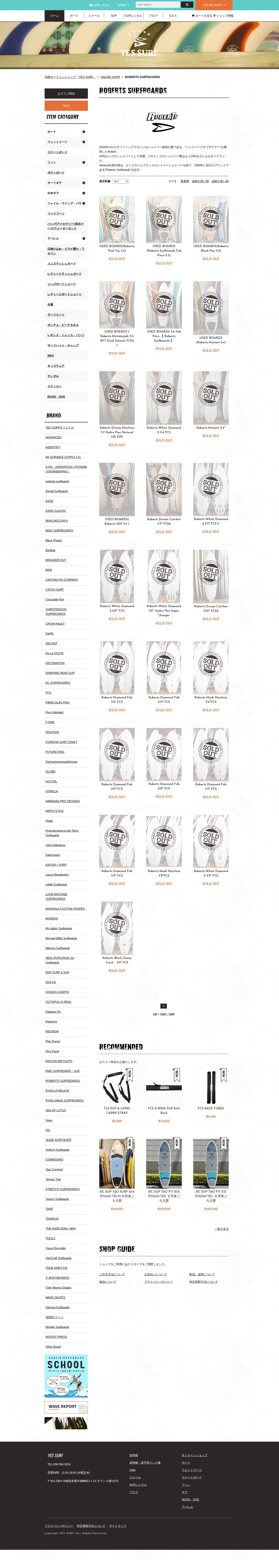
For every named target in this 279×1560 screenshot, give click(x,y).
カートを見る (203, 15)
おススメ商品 (66, 93)
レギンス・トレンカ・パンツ (65, 335)
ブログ (153, 15)
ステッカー (54, 386)
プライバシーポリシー (158, 1281)
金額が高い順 (200, 181)
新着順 (185, 181)
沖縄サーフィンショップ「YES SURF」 (70, 77)
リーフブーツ (56, 213)
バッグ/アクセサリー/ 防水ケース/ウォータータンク (65, 226)
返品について (107, 1281)
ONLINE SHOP (212, 5)
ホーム (54, 15)
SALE (66, 105)
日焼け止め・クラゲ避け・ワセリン (65, 251)
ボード (74, 15)
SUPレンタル (133, 15)
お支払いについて (155, 1274)
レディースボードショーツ (64, 294)
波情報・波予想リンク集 (145, 1462)
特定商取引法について (203, 1281)
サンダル (53, 376)
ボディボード (56, 172)
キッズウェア (56, 365)
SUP (114, 15)
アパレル (187, 1506)
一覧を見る (221, 1229)
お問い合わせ (101, 5)
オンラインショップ (194, 1455)
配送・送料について (202, 1274)
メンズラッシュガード (61, 263)
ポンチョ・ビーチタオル (63, 324)
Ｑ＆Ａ (173, 15)
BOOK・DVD (56, 396)
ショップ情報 (224, 15)
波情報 (133, 1455)
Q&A (132, 1470)
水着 (50, 304)
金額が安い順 (220, 181)
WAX (50, 355)
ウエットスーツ (192, 1470)
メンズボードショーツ (61, 284)
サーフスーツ (56, 314)
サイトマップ (117, 1525)
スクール (94, 15)
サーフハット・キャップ (63, 345)
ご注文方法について (112, 1274)
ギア (185, 1492)
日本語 (122, 5)
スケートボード (57, 152)
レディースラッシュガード (64, 273)
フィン (186, 1484)
